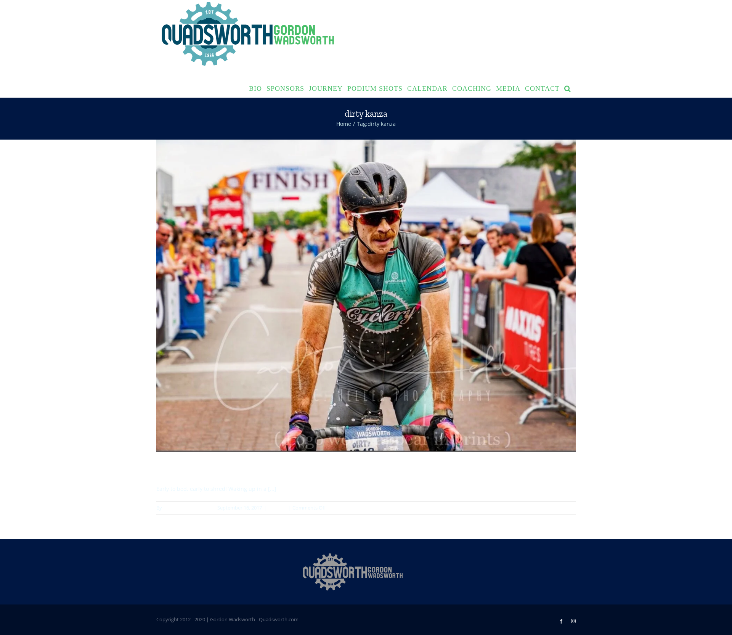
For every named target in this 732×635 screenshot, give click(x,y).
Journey (277, 507)
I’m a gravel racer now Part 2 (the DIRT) (231, 468)
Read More (563, 507)
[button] (567, 88)
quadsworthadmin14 (187, 507)
